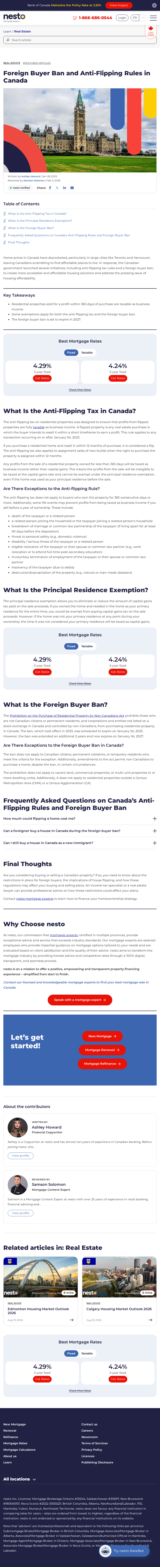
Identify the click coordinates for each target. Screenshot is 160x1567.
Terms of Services (94, 1443)
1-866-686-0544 (95, 17)
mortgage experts (64, 935)
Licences (87, 1456)
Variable (87, 352)
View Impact (119, 5)
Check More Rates (80, 389)
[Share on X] (57, 188)
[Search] (8, 40)
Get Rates (42, 378)
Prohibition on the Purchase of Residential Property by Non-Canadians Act (67, 716)
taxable (39, 427)
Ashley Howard (30, 176)
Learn (7, 31)
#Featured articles (37, 63)
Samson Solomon (34, 180)
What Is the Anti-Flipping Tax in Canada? (37, 213)
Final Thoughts (19, 242)
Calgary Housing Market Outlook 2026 (119, 1309)
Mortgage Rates (15, 1443)
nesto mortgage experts (34, 899)
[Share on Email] (72, 188)
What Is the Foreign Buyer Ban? (31, 228)
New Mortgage (14, 1424)
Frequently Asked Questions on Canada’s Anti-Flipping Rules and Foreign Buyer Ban (69, 235)
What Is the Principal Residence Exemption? (40, 220)
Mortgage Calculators (19, 1449)
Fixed (71, 352)
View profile (20, 1155)
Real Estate (22, 31)
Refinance (10, 1437)
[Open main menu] (153, 18)
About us (9, 1456)
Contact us (89, 1424)
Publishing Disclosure (97, 1462)
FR (135, 17)
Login (122, 17)
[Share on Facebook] (50, 188)
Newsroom (89, 1437)
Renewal (9, 1430)
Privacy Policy (91, 1449)
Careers (87, 1430)
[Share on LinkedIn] (65, 188)
